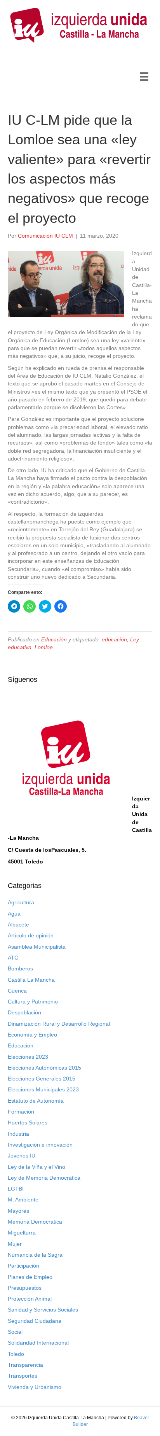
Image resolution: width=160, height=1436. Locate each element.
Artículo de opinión (31, 935)
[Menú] (144, 76)
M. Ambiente (23, 1199)
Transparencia (25, 1365)
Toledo (16, 1354)
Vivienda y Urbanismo (34, 1387)
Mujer (15, 1244)
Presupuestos (25, 1288)
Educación (54, 639)
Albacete (18, 924)
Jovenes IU (21, 1155)
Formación (21, 1112)
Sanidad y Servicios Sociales (43, 1309)
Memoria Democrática (35, 1222)
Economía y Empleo (32, 1034)
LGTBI (16, 1189)
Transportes (22, 1376)
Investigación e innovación (40, 1145)
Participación (23, 1266)
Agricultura (21, 902)
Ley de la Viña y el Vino (36, 1167)
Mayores (18, 1211)
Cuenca (17, 991)
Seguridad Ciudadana (34, 1321)
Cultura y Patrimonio (33, 1001)
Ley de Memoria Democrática (44, 1178)
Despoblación (24, 1012)
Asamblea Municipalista (37, 947)
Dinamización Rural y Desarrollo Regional (59, 1024)
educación (114, 639)
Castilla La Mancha (31, 980)
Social (15, 1332)
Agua (14, 914)
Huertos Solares (27, 1122)
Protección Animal (30, 1299)
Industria (18, 1134)
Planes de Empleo (30, 1277)
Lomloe (44, 647)
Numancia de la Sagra (35, 1255)
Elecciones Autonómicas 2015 (44, 1068)
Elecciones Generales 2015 (41, 1078)
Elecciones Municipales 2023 (43, 1089)
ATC (13, 957)
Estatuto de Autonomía (36, 1101)
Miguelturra (22, 1232)
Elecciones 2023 (28, 1057)
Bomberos (20, 968)
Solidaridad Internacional (38, 1343)
